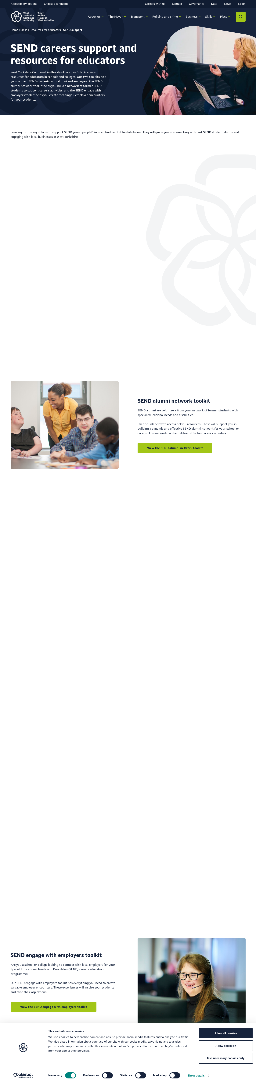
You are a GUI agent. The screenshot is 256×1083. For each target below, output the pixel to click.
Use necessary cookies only (225, 1058)
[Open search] (241, 17)
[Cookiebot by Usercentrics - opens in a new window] (23, 1075)
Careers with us (155, 4)
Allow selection (225, 1045)
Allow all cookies (226, 1033)
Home (14, 30)
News (227, 4)
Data (214, 4)
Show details (196, 1075)
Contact (177, 4)
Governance (196, 4)
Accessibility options (24, 4)
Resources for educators (45, 30)
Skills (23, 30)
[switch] (107, 1075)
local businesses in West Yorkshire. (54, 137)
